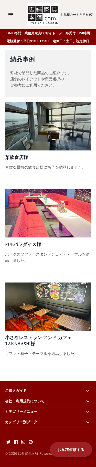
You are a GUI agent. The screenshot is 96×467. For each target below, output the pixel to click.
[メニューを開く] (10, 14)
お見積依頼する (71, 449)
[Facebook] (16, 442)
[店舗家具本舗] (43, 14)
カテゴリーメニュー (21, 411)
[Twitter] (8, 442)
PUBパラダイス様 (23, 244)
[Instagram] (23, 442)
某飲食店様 (16, 157)
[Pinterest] (31, 442)
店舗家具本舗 (28, 453)
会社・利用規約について (25, 401)
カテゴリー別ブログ (21, 422)
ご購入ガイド (16, 390)
